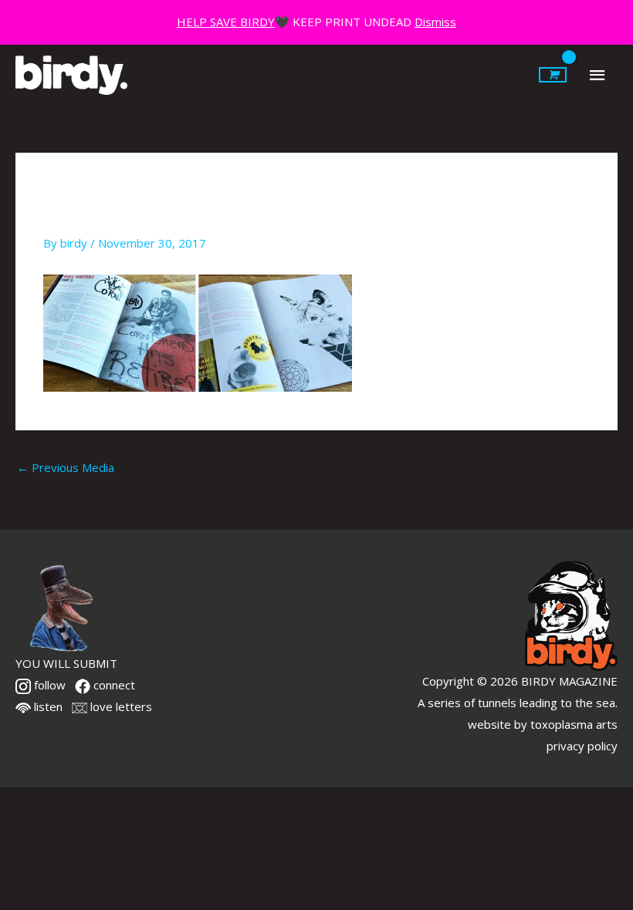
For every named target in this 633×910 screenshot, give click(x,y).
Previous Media (65, 467)
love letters (119, 706)
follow (48, 685)
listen (47, 706)
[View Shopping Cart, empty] (553, 75)
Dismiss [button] (435, 21)
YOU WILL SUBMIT (66, 663)
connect (112, 685)
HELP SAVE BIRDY (226, 21)
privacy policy (582, 745)
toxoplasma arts (574, 724)
